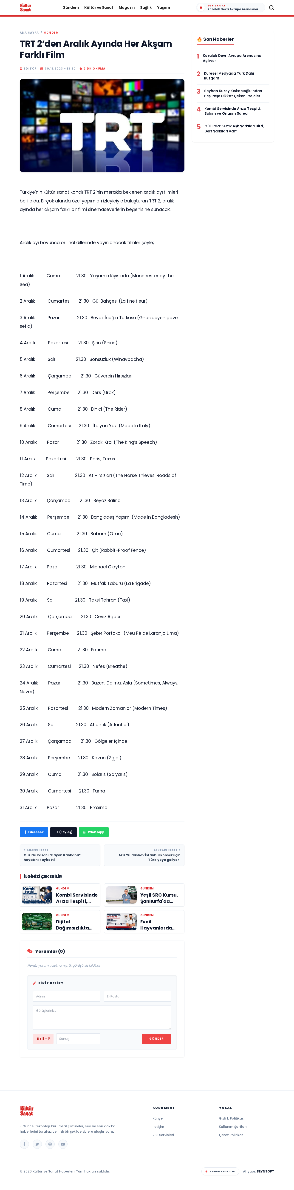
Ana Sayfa (29, 33)
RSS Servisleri (163, 1135)
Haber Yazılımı (222, 1171)
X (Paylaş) (64, 832)
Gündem (70, 7)
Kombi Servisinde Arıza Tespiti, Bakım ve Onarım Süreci (232, 111)
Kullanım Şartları (233, 1126)
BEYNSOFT (265, 1171)
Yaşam (163, 7)
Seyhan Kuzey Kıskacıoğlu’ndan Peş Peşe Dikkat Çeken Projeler (233, 93)
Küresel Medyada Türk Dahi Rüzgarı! (229, 76)
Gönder (156, 1039)
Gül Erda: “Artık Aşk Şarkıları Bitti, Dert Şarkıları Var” (234, 129)
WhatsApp (96, 832)
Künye (158, 1118)
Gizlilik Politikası (232, 1118)
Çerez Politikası (231, 1135)
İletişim (158, 1126)
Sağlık (146, 7)
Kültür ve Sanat (98, 7)
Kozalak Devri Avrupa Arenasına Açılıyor (232, 58)
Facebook (36, 832)
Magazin (127, 7)
